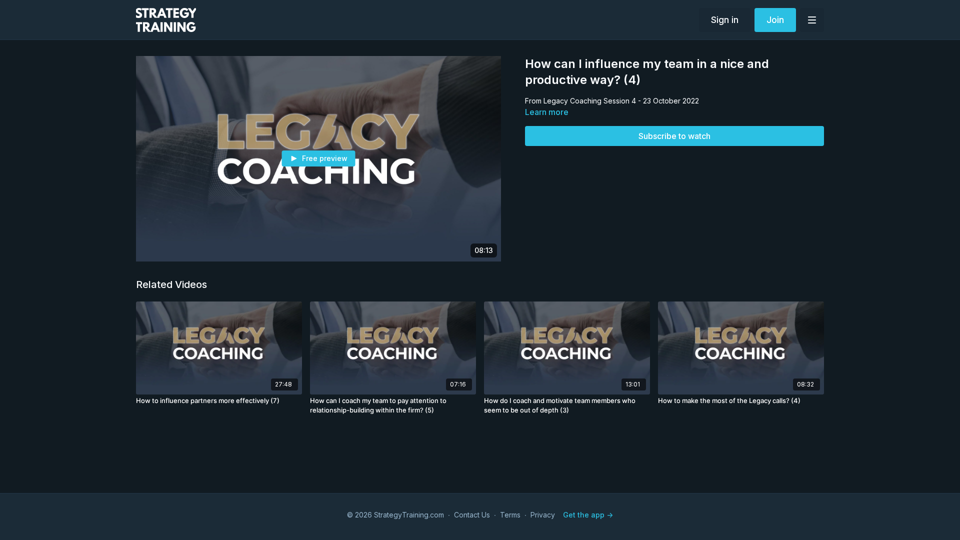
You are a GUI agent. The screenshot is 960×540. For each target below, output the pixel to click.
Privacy (542, 514)
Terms (510, 514)
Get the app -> (588, 514)
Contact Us (472, 514)
